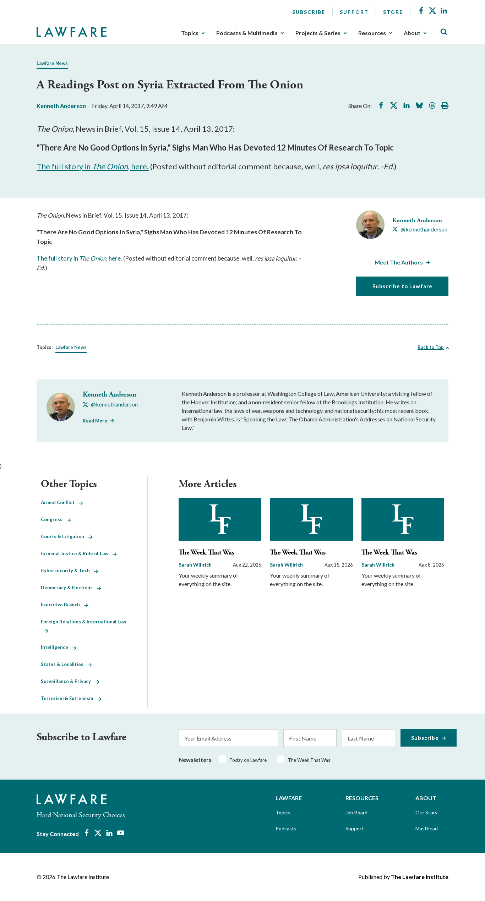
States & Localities (64, 664)
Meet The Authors (399, 262)
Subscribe (308, 12)
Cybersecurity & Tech (67, 570)
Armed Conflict (60, 502)
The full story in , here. (93, 166)
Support (354, 12)
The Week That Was (206, 552)
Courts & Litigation (64, 536)
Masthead (426, 828)
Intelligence (56, 647)
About (412, 33)
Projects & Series (317, 33)
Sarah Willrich (195, 565)
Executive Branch (62, 604)
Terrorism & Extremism (69, 698)
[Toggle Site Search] (443, 32)
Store (393, 12)
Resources (372, 33)
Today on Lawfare (248, 760)
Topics (189, 33)
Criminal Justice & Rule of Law (77, 553)
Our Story (426, 812)
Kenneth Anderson (61, 105)
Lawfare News (52, 63)
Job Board (356, 812)
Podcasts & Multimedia (247, 33)
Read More (95, 421)
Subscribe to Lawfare (402, 286)
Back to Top (431, 347)
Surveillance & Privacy (68, 681)
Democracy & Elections (69, 587)
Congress (54, 519)
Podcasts (286, 828)
